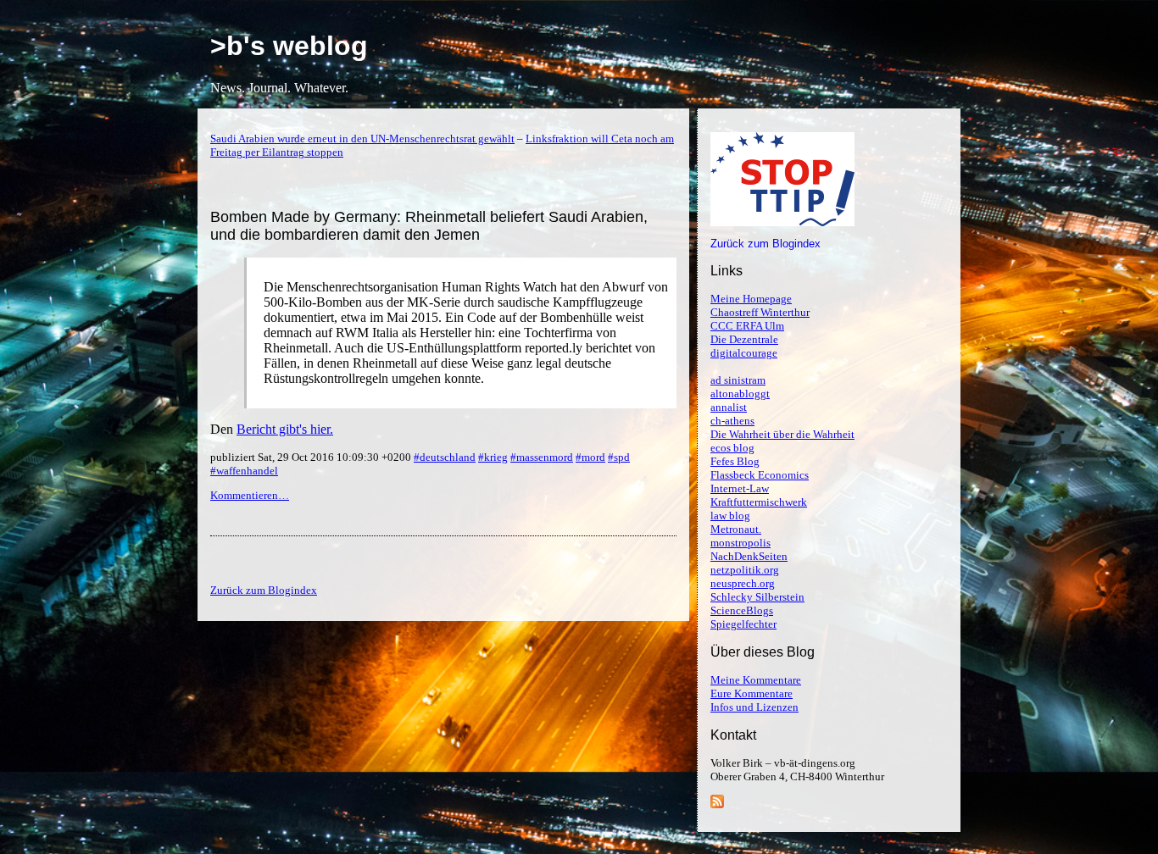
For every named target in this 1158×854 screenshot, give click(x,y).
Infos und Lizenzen (754, 707)
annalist (728, 407)
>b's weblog (289, 45)
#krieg (493, 457)
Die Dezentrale (744, 339)
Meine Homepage (751, 298)
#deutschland (445, 457)
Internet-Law (739, 488)
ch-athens (732, 420)
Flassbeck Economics (759, 475)
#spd (619, 457)
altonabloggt (740, 393)
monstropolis (740, 542)
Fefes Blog (735, 461)
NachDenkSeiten (749, 556)
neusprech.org (742, 583)
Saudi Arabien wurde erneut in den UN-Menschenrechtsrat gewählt (362, 138)
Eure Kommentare (751, 693)
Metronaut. (735, 529)
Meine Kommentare (755, 680)
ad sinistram (738, 380)
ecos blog (732, 447)
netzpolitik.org (744, 569)
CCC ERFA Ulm (747, 325)
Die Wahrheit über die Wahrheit (782, 434)
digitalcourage (743, 353)
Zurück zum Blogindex (765, 243)
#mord (590, 457)
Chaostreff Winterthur (760, 312)
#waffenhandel (244, 470)
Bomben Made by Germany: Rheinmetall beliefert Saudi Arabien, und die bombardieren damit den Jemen (429, 225)
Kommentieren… (249, 495)
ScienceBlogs (741, 610)
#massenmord (541, 457)
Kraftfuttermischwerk (758, 502)
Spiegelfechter (743, 624)
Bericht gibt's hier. (285, 429)
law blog (730, 515)
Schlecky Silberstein (757, 597)
